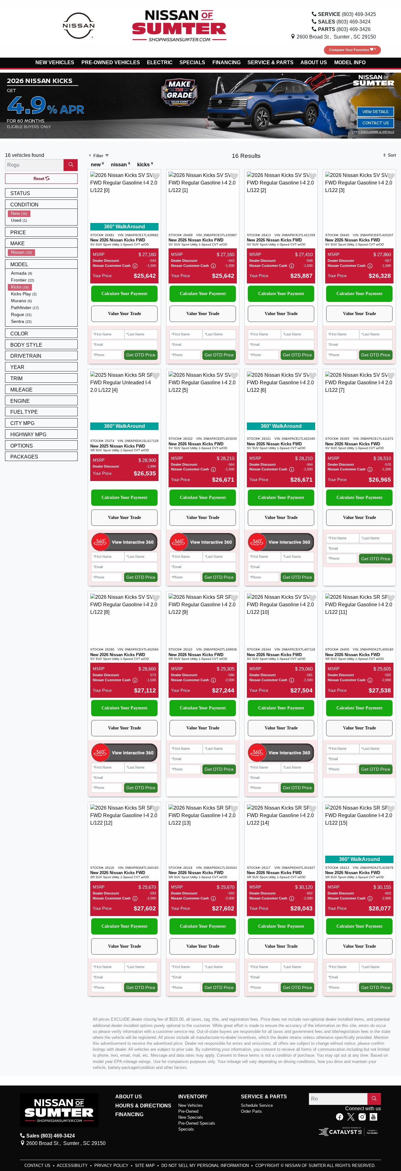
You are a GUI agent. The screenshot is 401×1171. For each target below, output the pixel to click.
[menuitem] (42, 213)
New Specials (190, 1117)
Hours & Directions (143, 1105)
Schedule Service (257, 1105)
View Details (375, 111)
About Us (128, 1096)
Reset (39, 178)
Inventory (193, 1096)
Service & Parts (264, 1096)
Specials (186, 1129)
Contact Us (375, 122)
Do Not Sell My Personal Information (205, 1165)
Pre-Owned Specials (196, 1123)
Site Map (145, 1165)
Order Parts (251, 1111)
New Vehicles (190, 1105)
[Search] (71, 165)
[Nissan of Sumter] (179, 25)
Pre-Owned (188, 1111)
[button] (55, 63)
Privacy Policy (112, 1165)
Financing (129, 1114)
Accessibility (73, 1165)
